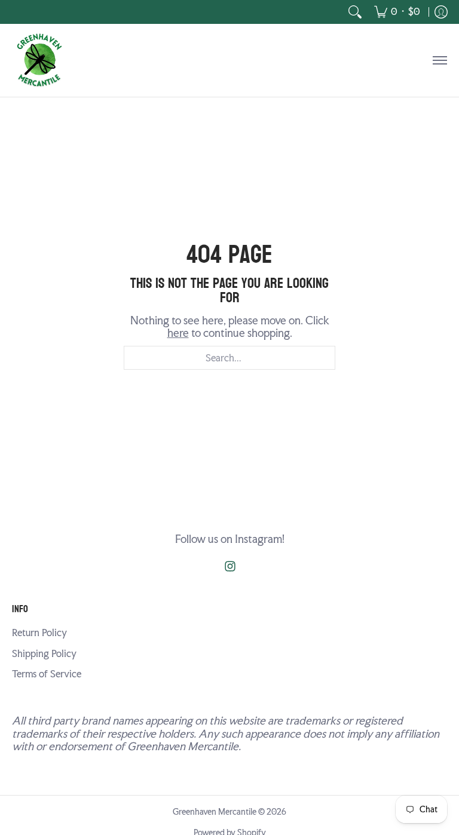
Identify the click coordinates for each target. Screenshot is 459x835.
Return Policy (39, 632)
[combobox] (229, 358)
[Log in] (441, 12)
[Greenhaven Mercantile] (39, 60)
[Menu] (439, 60)
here (178, 332)
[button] (230, 567)
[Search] (355, 12)
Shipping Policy (44, 653)
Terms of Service (46, 674)
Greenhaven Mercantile (214, 811)
